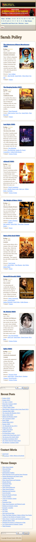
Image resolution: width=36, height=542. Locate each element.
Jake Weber (26, 265)
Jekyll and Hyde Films (8, 513)
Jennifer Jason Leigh (13, 189)
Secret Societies (6, 493)
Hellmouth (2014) (7, 427)
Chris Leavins (11, 113)
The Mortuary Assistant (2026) (10, 442)
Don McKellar (12, 148)
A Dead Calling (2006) (8, 407)
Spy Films (5, 511)
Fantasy (11, 79)
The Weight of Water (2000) (12, 200)
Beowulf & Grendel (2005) (12, 276)
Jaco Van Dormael (13, 335)
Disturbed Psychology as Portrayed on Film (13, 522)
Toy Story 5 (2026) (7, 402)
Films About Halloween (8, 487)
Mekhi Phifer (6, 267)
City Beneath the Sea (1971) (9, 426)
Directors (21, 23)
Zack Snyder (11, 263)
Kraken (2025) (6, 400)
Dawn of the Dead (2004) (11, 236)
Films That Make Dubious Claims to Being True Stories (17, 515)
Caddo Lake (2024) (7, 429)
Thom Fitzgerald (12, 111)
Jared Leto (10, 337)
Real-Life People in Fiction (9, 495)
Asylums (4, 500)
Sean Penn (21, 224)
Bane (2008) (5, 420)
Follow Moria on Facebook (16, 455)
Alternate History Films (8, 520)
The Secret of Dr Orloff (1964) (10, 437)
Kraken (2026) (6, 398)
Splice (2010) (7, 349)
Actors (26, 23)
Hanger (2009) (6, 424)
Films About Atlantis (7, 467)
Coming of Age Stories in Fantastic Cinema (13, 517)
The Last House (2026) (8, 418)
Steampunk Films (7, 483)
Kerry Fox (18, 113)
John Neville (11, 76)
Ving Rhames (18, 265)
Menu (2, 27)
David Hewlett (12, 378)
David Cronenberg (13, 187)
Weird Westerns (6, 526)
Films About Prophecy (8, 489)
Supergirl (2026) (6, 431)
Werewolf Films (6, 469)
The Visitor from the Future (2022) (11, 440)
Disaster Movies (6, 482)
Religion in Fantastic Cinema (10, 506)
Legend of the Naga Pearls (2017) (11, 435)
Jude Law (21, 189)
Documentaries (6, 485)
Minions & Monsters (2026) (9, 416)
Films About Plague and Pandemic (11, 480)
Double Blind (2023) (7, 422)
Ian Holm (9, 191)
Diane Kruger (24, 337)
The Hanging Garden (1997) (12, 87)
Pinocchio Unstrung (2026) (9, 404)
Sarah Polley (18, 76)
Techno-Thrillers (6, 496)
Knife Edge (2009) (7, 405)
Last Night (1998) (9, 124)
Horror (10, 228)
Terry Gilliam (11, 74)
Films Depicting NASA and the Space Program (14, 474)
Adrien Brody (18, 376)
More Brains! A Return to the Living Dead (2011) (15, 409)
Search (25, 388)
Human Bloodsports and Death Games (12, 476)
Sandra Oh (19, 150)
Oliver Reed (25, 76)
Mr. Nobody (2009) (9, 312)
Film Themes (28, 21)
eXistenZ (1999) (8, 161)
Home (3, 18)
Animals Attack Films (8, 478)
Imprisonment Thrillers (8, 472)
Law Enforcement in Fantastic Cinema (12, 524)
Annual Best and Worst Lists (9, 23)
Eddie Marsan (24, 302)
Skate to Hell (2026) (7, 415)
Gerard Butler (11, 300)
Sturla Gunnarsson (13, 298)
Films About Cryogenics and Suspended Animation (15, 518)
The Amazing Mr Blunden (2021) (11, 413)
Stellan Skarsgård (8, 302)
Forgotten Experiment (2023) (10, 439)
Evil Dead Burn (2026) (8, 433)
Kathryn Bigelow (13, 220)
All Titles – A (9, 18)
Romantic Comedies (7, 507)
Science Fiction (13, 154)
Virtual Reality (6, 471)
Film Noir (5, 509)
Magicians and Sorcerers (8, 491)
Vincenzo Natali (12, 374)
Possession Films (6, 502)
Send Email (5, 454)
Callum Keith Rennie (16, 152)
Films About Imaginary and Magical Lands (13, 504)
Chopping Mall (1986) (8, 411)
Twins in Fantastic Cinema (9, 498)
